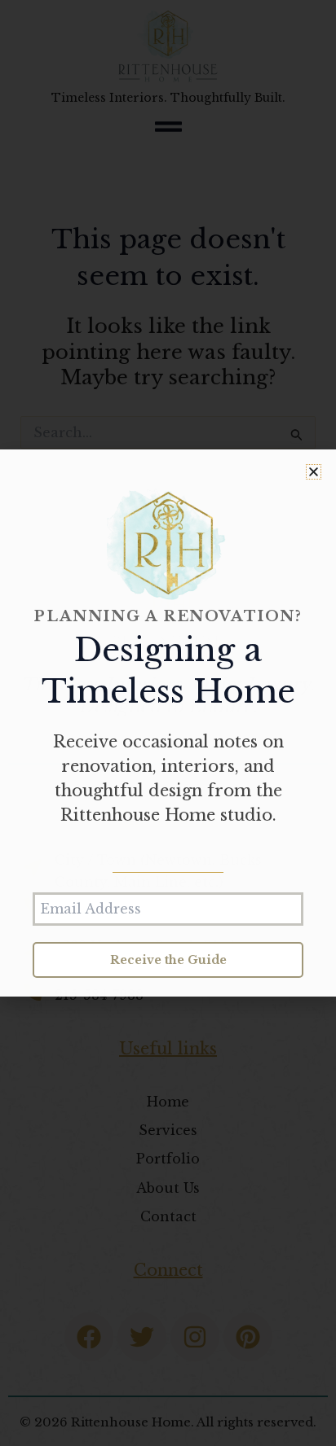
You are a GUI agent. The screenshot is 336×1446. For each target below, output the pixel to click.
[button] (313, 472)
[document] (168, 723)
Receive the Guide (168, 960)
